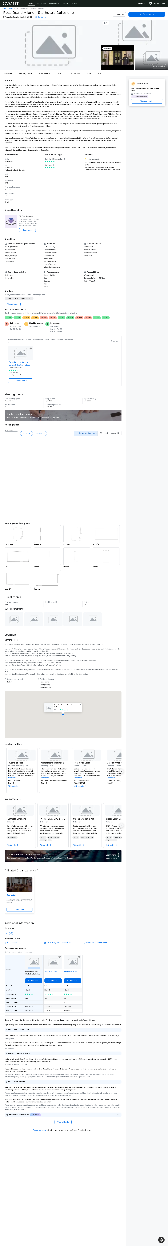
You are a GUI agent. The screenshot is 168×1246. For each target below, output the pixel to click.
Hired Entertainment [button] (87, 837)
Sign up (156, 3)
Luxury (74, 3)
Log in (163, 3)
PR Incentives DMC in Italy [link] (52, 819)
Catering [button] (43, 840)
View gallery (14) (159, 66)
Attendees (9, 430)
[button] (50, 45)
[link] (20, 810)
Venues (31, 3)
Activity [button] (43, 837)
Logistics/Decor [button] (111, 840)
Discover (65, 3)
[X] (6, 933)
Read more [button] (12, 778)
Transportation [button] (12, 837)
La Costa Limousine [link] (16, 819)
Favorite (120, 14)
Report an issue (39, 1130)
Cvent (4, 8)
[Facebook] (11, 933)
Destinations (54, 3)
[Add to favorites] (30, 348)
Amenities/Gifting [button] (53, 837)
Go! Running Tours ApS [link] (84, 819)
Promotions (41, 3)
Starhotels (11, 895)
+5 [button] (49, 840)
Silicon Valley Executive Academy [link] (119, 819)
